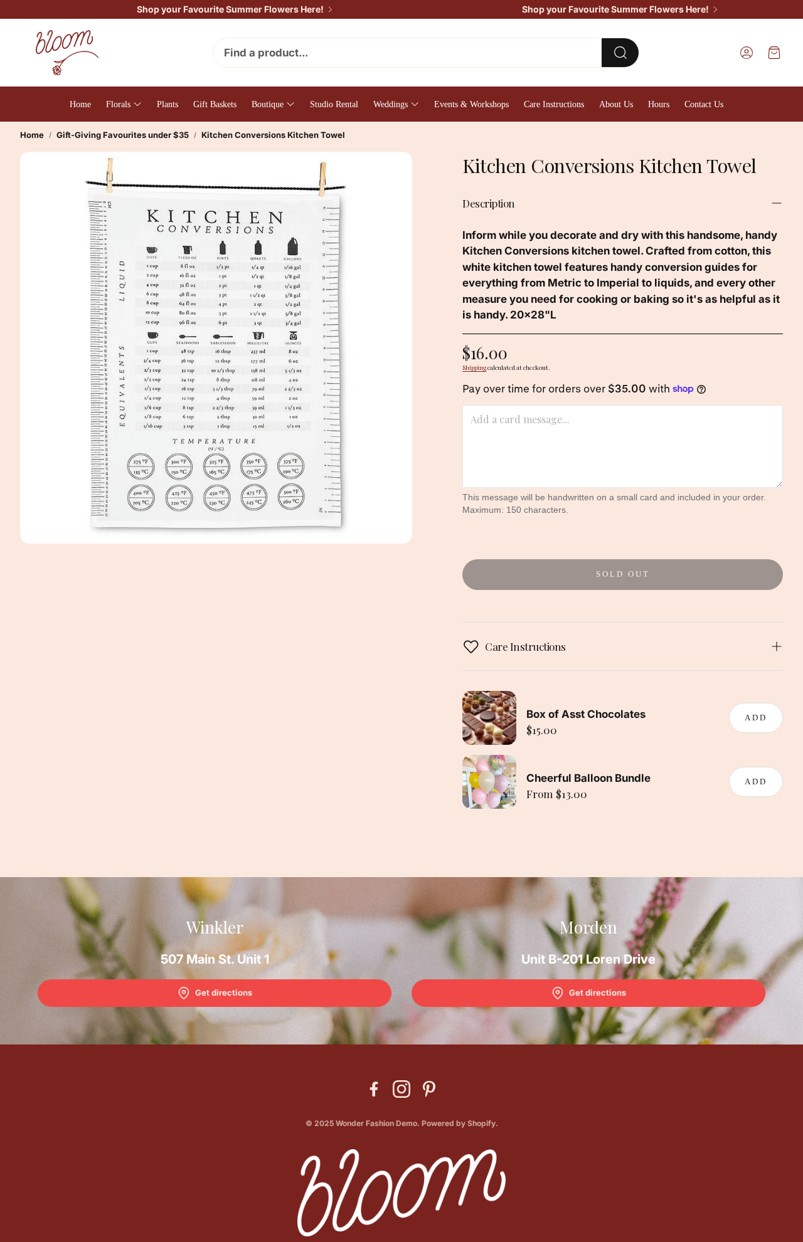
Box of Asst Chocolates (586, 714)
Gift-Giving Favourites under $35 (122, 135)
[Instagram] (401, 1089)
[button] (426, 52)
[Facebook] (374, 1089)
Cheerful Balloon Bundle (588, 778)
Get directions (223, 992)
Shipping (474, 367)
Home (32, 135)
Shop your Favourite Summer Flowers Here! (230, 9)
